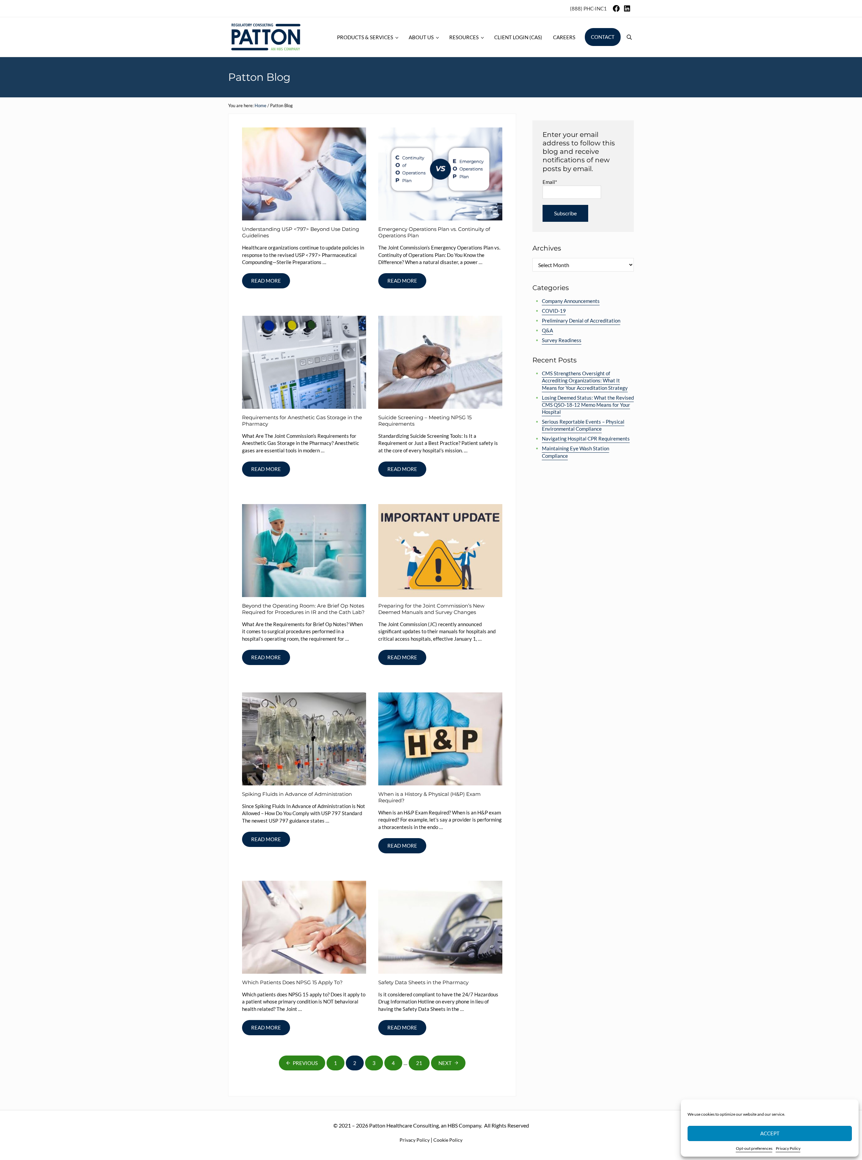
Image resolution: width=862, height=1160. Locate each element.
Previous (305, 1063)
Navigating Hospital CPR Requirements (586, 438)
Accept (770, 1133)
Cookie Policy (447, 1140)
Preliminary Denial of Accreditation (581, 320)
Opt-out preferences (754, 1148)
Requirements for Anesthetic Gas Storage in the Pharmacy (302, 420)
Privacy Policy (788, 1148)
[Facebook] (616, 10)
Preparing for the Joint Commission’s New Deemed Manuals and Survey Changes (431, 608)
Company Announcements (571, 301)
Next (445, 1063)
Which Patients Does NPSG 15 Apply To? (292, 982)
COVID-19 (554, 311)
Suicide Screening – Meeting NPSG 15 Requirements (425, 420)
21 (423, 1064)
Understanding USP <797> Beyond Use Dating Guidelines (300, 232)
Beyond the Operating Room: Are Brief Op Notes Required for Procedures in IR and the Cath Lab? (303, 608)
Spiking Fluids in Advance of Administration (297, 794)
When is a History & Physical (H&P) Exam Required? (429, 797)
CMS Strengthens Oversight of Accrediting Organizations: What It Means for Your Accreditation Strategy (585, 380)
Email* (550, 182)
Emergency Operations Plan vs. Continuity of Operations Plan (434, 232)
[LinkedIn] (627, 10)
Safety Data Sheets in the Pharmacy (423, 982)
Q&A (547, 330)
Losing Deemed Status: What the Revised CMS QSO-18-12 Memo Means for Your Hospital (588, 405)
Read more (270, 282)
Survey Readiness (561, 340)
